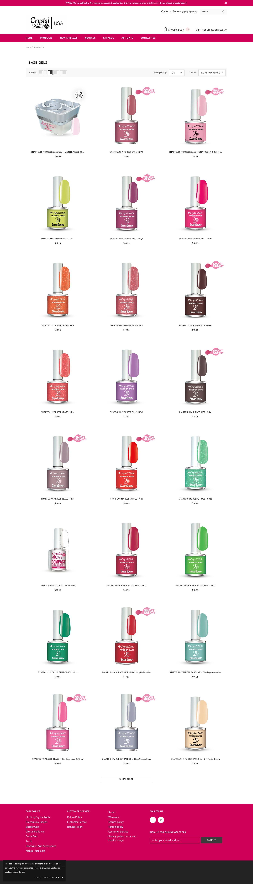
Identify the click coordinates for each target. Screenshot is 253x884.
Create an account (217, 29)
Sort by (193, 72)
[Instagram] (161, 820)
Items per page (160, 72)
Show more (126, 779)
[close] (226, 3)
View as (32, 72)
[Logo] (46, 22)
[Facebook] (153, 820)
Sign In (200, 29)
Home (28, 47)
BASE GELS (39, 47)
